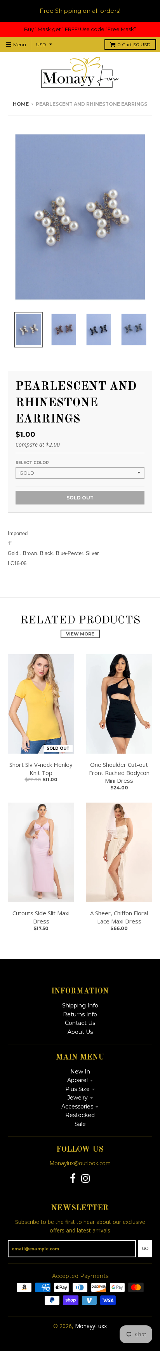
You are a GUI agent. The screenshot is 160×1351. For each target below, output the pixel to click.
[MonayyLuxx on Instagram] (85, 1178)
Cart (134, 44)
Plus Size (77, 1089)
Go (145, 1248)
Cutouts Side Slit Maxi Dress (41, 917)
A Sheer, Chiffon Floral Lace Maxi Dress (119, 917)
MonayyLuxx (91, 1326)
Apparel (77, 1080)
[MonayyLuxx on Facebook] (73, 1178)
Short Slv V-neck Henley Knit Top (41, 769)
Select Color (32, 462)
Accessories (77, 1106)
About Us (80, 1031)
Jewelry (77, 1097)
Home (21, 104)
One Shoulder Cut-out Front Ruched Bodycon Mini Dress (119, 773)
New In (80, 1071)
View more (80, 634)
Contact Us (80, 1022)
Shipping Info (80, 1005)
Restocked (80, 1115)
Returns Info (80, 1014)
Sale (80, 1124)
